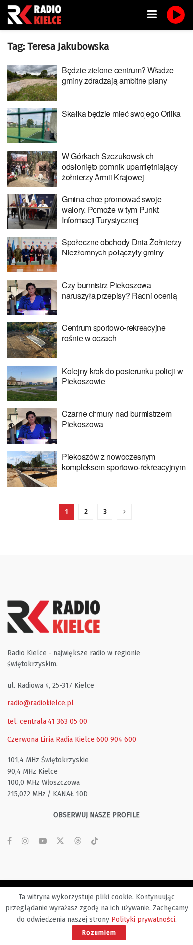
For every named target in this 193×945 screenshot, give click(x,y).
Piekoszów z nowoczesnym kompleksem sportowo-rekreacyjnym (123, 461)
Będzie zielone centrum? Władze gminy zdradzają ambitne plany (118, 75)
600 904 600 (116, 739)
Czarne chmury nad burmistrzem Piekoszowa (116, 418)
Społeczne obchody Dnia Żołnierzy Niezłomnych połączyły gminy (121, 247)
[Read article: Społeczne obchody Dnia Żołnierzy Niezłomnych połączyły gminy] (32, 254)
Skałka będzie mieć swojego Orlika (121, 113)
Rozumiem (99, 932)
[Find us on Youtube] (43, 841)
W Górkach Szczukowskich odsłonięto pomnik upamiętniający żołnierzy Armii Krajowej (119, 166)
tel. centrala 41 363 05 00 (47, 721)
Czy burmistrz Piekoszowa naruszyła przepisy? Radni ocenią (119, 290)
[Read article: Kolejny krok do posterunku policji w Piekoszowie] (32, 383)
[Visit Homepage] (37, 15)
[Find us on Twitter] (60, 841)
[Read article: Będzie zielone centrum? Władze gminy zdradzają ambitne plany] (32, 83)
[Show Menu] (152, 15)
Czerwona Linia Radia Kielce (51, 739)
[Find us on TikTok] (94, 841)
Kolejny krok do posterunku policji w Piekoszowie (122, 376)
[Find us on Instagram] (25, 841)
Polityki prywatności (143, 919)
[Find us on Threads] (77, 841)
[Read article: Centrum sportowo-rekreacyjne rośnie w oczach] (32, 340)
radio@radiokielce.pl (40, 703)
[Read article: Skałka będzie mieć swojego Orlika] (32, 126)
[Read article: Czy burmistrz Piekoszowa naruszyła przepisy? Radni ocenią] (32, 297)
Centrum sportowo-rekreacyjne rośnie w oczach (114, 332)
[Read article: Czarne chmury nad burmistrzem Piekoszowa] (32, 426)
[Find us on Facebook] (9, 841)
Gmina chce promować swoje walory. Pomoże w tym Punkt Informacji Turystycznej (112, 209)
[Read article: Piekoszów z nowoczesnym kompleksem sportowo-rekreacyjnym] (32, 469)
